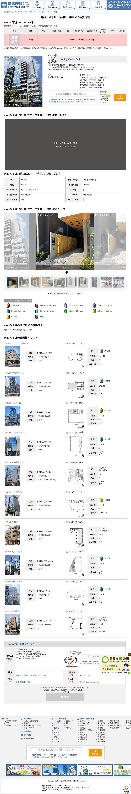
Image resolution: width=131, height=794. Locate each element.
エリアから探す (60, 719)
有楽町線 (101, 732)
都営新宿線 (114, 728)
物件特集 (27, 731)
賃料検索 (27, 735)
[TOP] (15, 5)
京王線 (128, 723)
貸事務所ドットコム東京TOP (14, 12)
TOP (6, 718)
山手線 (83, 721)
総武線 (83, 728)
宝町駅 (93, 85)
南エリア (69, 725)
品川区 (56, 735)
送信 (66, 697)
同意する (66, 692)
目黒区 (56, 742)
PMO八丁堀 (16, 403)
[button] (65, 144)
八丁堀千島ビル (18, 373)
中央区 (56, 723)
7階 (67, 611)
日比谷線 (101, 730)
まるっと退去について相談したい (31, 656)
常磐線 (83, 742)
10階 (67, 373)
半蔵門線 (101, 735)
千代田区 (57, 721)
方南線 (100, 725)
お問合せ (87, 97)
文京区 (56, 739)
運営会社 (27, 719)
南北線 (100, 739)
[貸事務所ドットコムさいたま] (59, 775)
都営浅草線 (114, 721)
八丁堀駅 (30, 12)
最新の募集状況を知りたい (29, 652)
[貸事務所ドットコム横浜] (23, 775)
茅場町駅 (90, 83)
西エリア (69, 723)
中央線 (83, 725)
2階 (67, 433)
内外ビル (15, 522)
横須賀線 (83, 737)
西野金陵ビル (17, 582)
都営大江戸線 (115, 725)
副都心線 (101, 737)
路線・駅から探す (87, 719)
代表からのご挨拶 (31, 721)
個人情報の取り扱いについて (35, 725)
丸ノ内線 (101, 723)
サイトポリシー (30, 728)
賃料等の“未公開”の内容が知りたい (32, 654)
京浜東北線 (84, 723)
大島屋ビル (16, 611)
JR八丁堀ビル (17, 552)
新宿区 (56, 728)
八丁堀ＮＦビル (18, 433)
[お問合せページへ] (95, 756)
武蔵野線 (83, 739)
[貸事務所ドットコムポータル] (95, 775)
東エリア (69, 721)
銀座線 (100, 721)
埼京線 (83, 732)
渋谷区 (56, 730)
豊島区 (56, 737)
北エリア (69, 728)
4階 (67, 403)
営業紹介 (27, 723)
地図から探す (29, 739)
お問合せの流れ (10, 721)
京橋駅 (89, 88)
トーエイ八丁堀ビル (20, 343)
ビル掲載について (11, 725)
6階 (67, 462)
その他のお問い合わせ (27, 658)
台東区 (56, 732)
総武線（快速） (86, 730)
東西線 (100, 728)
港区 (56, 725)
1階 (67, 343)
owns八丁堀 (40, 12)
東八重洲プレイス (19, 462)
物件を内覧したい (25, 649)
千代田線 (101, 742)
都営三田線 (114, 723)
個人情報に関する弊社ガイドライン (59, 687)
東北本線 (83, 735)
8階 (67, 582)
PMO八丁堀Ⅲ (17, 492)
